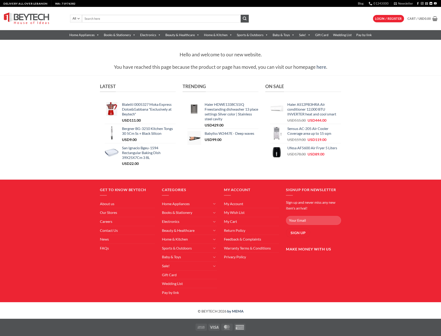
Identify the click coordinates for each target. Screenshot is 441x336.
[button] (403, 3)
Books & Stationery (117, 35)
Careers (106, 221)
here (321, 67)
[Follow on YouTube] (435, 3)
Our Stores (108, 212)
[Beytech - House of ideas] (33, 18)
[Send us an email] (426, 3)
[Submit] (245, 19)
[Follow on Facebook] (417, 3)
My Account (233, 203)
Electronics (148, 35)
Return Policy (234, 230)
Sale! (302, 35)
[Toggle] (214, 203)
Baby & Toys (281, 35)
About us (107, 203)
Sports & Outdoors (250, 35)
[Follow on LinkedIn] (431, 3)
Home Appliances (82, 35)
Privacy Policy (235, 257)
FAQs (104, 248)
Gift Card (321, 35)
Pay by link (364, 35)
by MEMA (235, 311)
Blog (361, 3)
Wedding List (342, 35)
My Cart (230, 221)
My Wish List (234, 212)
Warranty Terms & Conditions (247, 248)
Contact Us (109, 230)
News (104, 239)
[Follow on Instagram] (422, 3)
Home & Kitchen (216, 35)
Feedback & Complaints (242, 239)
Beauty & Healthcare (180, 35)
